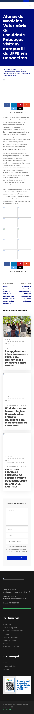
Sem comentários (20, 346)
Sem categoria (11, 403)
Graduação (7, 625)
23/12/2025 (8, 397)
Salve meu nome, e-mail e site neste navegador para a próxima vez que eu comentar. (17, 549)
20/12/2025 (8, 457)
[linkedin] (6, 709)
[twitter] (10, 709)
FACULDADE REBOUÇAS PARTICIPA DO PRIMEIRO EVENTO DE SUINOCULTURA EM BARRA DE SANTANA (16, 478)
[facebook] (3, 709)
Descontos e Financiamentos (13, 631)
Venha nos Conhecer (10, 637)
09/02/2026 (8, 340)
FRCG (8, 346)
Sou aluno (19, 1)
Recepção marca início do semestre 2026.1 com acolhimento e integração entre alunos (16, 358)
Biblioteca (7, 1)
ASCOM (5, 643)
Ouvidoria (26, 1)
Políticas (6, 634)
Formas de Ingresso (10, 628)
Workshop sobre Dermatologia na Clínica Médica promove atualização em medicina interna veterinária (16, 417)
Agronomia (10, 462)
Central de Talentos (10, 640)
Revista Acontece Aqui (11, 647)
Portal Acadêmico (13, 1)
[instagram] (13, 709)
